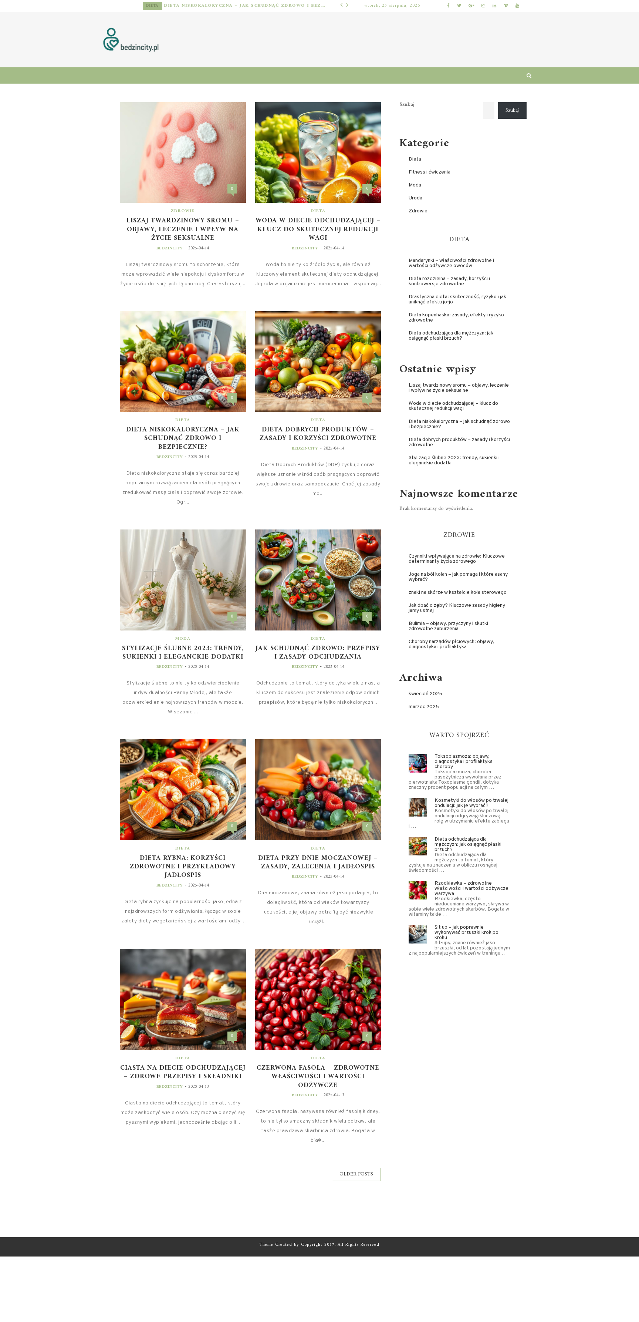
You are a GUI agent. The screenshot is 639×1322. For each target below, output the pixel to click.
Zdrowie (183, 211)
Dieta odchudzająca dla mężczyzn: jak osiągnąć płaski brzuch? (451, 336)
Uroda (415, 198)
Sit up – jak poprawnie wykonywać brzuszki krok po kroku (466, 932)
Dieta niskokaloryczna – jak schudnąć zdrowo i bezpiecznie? (209, 6)
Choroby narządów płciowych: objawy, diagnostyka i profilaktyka (451, 644)
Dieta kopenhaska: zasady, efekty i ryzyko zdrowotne (456, 317)
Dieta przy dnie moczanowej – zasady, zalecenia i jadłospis (318, 862)
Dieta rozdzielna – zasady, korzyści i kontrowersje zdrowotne (449, 281)
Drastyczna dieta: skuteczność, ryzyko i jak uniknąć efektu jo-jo (457, 299)
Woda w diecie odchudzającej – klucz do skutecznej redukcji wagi (318, 229)
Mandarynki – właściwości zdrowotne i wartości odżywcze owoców (451, 263)
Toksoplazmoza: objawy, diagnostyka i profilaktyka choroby (464, 761)
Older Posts (356, 1174)
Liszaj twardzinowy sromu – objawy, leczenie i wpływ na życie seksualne (182, 229)
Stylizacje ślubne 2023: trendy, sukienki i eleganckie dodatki (183, 653)
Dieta (117, 6)
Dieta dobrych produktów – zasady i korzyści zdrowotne (318, 434)
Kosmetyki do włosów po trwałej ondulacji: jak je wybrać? (471, 803)
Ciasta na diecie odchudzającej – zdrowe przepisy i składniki (183, 1072)
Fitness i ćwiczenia (429, 172)
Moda (182, 639)
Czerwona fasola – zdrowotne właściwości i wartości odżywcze (318, 1077)
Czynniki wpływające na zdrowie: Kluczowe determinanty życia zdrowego (457, 559)
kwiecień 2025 (425, 694)
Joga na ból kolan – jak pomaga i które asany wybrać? (458, 577)
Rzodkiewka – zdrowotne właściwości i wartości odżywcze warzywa (471, 888)
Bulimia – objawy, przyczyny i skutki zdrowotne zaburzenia (448, 626)
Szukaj (407, 104)
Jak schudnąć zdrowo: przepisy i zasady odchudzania (318, 653)
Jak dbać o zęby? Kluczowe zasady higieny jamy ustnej (457, 608)
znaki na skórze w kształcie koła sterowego (458, 592)
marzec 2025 (424, 707)
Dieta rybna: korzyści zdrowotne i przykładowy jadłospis (183, 867)
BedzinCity (169, 248)
